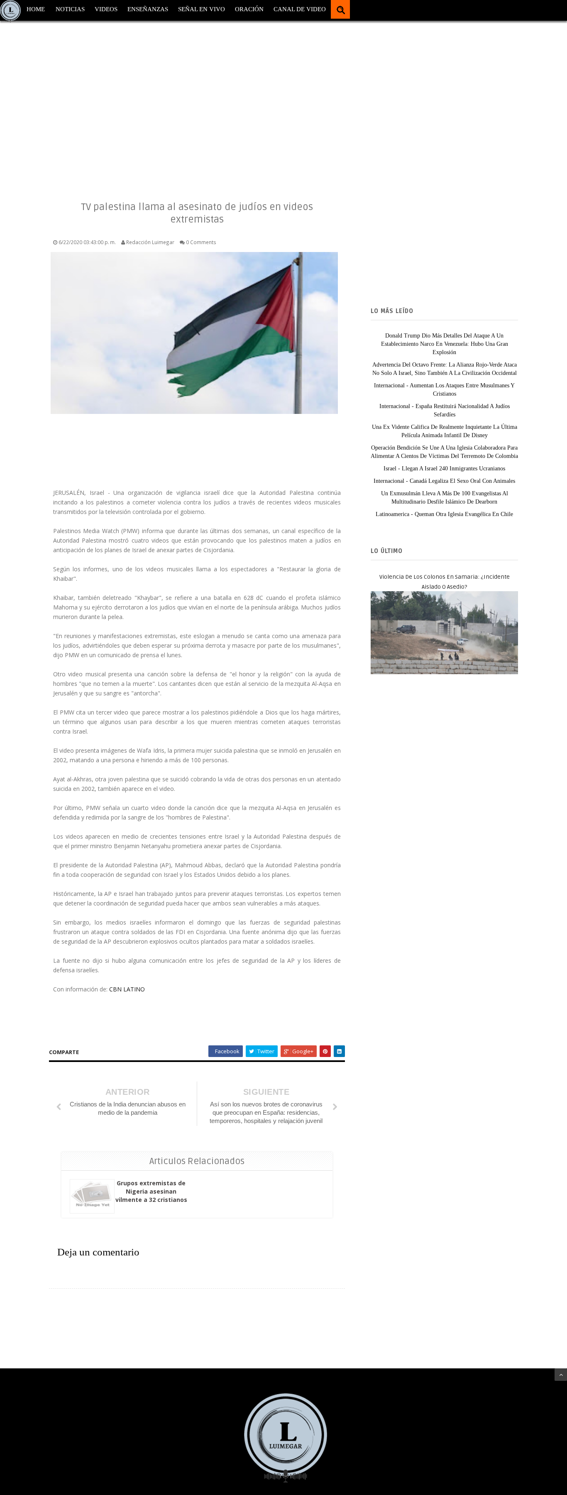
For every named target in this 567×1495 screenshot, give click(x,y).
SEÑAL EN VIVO (201, 9)
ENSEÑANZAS (147, 9)
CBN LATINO (127, 989)
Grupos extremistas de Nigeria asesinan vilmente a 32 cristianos (151, 1191)
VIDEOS (106, 9)
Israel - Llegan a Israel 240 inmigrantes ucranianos (444, 468)
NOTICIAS (70, 9)
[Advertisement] (249, 104)
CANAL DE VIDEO (300, 9)
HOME (36, 9)
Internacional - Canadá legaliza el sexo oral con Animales (444, 481)
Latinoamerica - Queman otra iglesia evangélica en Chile (444, 514)
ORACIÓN (249, 9)
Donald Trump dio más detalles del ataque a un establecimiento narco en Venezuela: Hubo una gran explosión (444, 344)
